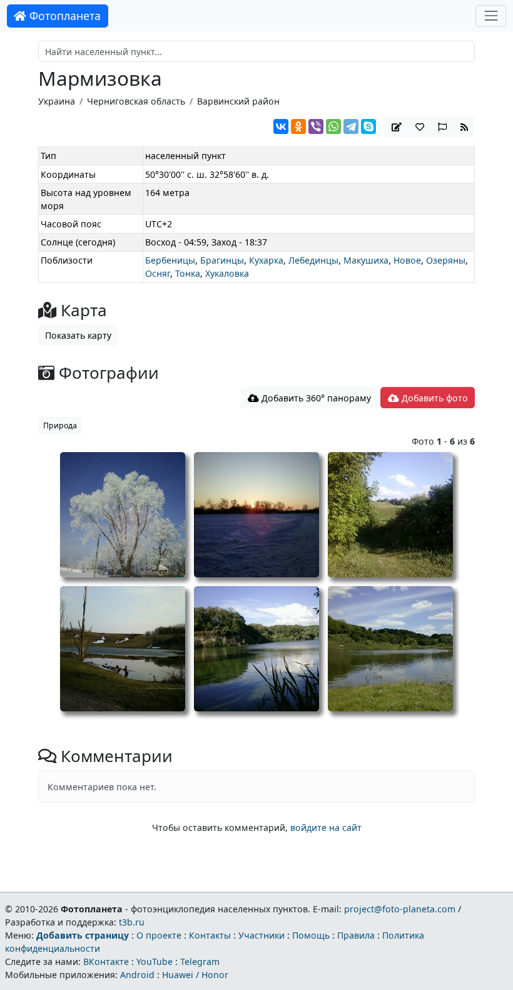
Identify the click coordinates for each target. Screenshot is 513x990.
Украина (56, 101)
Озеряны (445, 260)
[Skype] (368, 126)
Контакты (210, 935)
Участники (261, 935)
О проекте (158, 935)
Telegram (200, 961)
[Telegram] (350, 126)
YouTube (154, 961)
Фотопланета (63, 15)
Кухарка (266, 260)
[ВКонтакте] (280, 126)
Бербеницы (170, 260)
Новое (407, 260)
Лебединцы (313, 260)
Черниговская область (136, 101)
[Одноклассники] (298, 126)
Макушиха (366, 260)
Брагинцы (222, 260)
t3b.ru (132, 922)
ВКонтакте (106, 961)
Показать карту (78, 335)
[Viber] (315, 126)
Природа (60, 425)
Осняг (157, 273)
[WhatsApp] (333, 126)
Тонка (187, 273)
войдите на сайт (326, 827)
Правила (356, 935)
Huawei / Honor (195, 975)
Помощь (311, 935)
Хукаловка (227, 273)
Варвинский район (238, 101)
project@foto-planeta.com (399, 909)
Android (137, 975)
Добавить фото (433, 398)
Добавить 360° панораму (315, 398)
